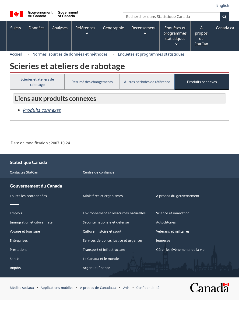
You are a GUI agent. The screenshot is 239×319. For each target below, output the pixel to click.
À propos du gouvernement (177, 196)
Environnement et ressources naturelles (114, 213)
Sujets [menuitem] (15, 27)
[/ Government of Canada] (44, 15)
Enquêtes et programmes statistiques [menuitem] (175, 33)
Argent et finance (96, 268)
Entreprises (19, 240)
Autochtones (166, 222)
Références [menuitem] (85, 27)
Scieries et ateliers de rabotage (37, 82)
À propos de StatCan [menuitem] (201, 35)
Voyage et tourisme (25, 231)
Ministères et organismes (103, 196)
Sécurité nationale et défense (106, 222)
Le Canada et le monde (101, 258)
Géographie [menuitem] (113, 27)
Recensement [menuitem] (144, 27)
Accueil (16, 54)
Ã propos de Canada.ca (98, 287)
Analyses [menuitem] (60, 27)
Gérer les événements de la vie (180, 249)
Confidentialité (147, 287)
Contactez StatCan (24, 172)
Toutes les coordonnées (28, 196)
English (222, 5)
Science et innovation (173, 213)
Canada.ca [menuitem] (225, 27)
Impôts (15, 268)
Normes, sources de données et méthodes (70, 54)
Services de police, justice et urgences (113, 240)
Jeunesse (163, 240)
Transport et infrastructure (104, 249)
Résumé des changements (92, 81)
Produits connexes (202, 81)
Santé (14, 258)
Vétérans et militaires (173, 231)
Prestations (18, 249)
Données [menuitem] (37, 27)
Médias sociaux (22, 287)
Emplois (16, 213)
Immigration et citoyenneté (31, 222)
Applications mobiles (57, 287)
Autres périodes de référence (147, 81)
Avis (126, 287)
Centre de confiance (98, 172)
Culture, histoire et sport (102, 231)
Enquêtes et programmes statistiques (151, 54)
